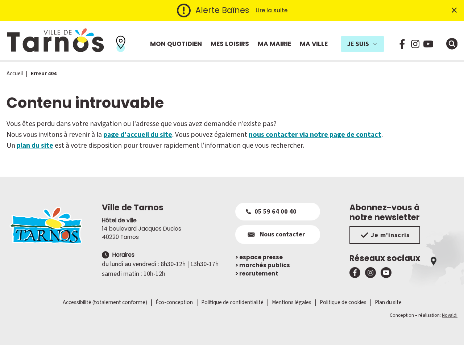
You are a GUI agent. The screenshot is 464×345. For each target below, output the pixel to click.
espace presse (259, 257)
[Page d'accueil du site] (51, 225)
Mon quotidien (176, 43)
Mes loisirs (230, 43)
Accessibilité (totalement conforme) (105, 302)
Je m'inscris (390, 235)
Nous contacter (282, 234)
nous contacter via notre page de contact (315, 135)
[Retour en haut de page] (448, 329)
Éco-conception (174, 302)
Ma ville (314, 43)
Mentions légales (291, 302)
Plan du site (388, 302)
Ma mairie (274, 43)
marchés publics (262, 265)
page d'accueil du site (137, 135)
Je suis (358, 44)
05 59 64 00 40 (275, 211)
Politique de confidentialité (232, 302)
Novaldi (449, 315)
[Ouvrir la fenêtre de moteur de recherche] (452, 44)
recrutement (256, 273)
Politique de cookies (343, 302)
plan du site (35, 145)
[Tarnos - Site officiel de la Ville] (55, 40)
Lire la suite (271, 10)
